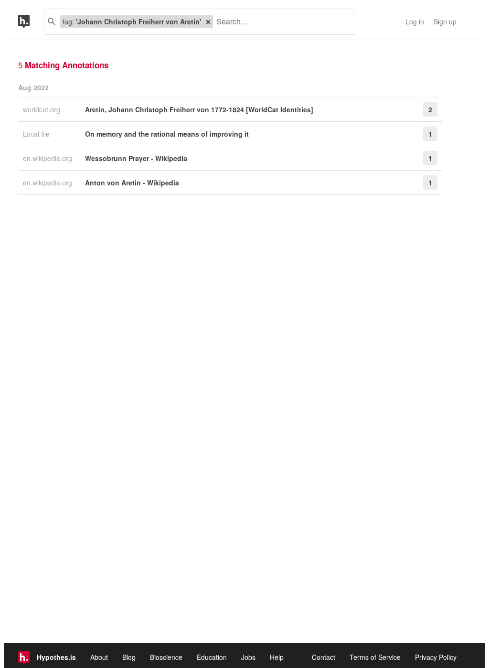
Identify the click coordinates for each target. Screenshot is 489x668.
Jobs (248, 657)
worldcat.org (42, 109)
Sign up (445, 21)
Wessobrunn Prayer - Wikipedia (136, 158)
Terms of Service (375, 657)
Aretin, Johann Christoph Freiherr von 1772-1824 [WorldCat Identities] (199, 109)
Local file (37, 134)
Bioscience (166, 657)
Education (212, 657)
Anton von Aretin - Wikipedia (132, 182)
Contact (323, 657)
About (99, 657)
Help (277, 657)
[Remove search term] (208, 21)
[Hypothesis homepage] (31, 22)
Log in (414, 21)
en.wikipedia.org (48, 158)
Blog (129, 657)
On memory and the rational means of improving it (167, 134)
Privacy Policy (436, 657)
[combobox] (280, 22)
